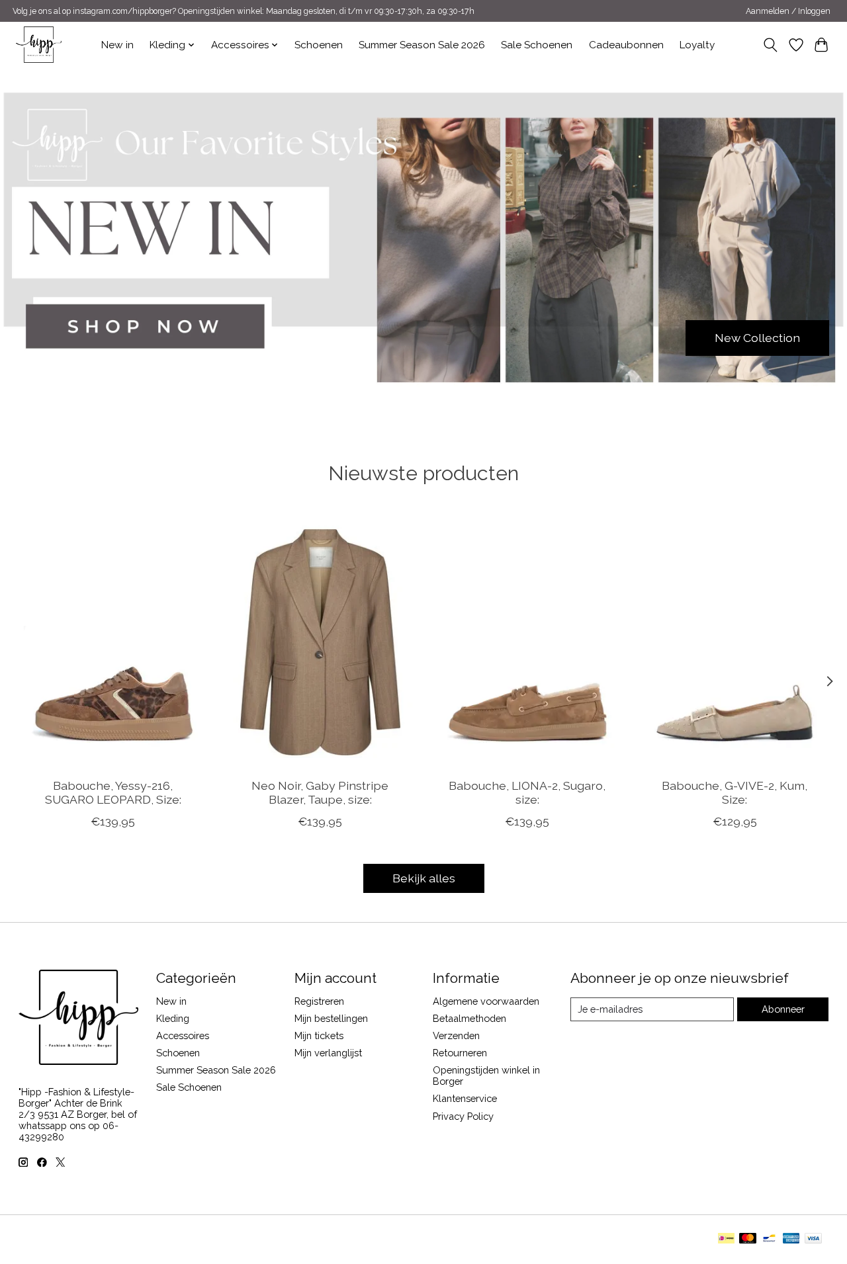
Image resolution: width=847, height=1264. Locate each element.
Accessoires (182, 1035)
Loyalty (697, 45)
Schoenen (318, 45)
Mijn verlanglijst (328, 1052)
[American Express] (791, 1239)
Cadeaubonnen (626, 45)
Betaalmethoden (469, 1018)
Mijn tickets (318, 1035)
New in (117, 45)
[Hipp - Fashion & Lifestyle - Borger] (39, 44)
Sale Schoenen (536, 45)
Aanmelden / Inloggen (788, 11)
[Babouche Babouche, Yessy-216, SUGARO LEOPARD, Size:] (113, 642)
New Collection (757, 338)
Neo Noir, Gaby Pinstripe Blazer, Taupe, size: (319, 792)
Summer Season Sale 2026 (422, 45)
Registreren (319, 1001)
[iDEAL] (726, 1239)
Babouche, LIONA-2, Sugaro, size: (527, 792)
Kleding (172, 1018)
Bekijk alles (423, 878)
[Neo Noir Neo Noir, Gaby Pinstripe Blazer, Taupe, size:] (320, 642)
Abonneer (783, 1009)
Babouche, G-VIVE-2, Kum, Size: (734, 792)
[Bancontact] (769, 1239)
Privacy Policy (463, 1116)
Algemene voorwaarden (486, 1001)
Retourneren (460, 1052)
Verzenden (456, 1035)
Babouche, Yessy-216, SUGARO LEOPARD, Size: (112, 792)
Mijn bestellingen (331, 1018)
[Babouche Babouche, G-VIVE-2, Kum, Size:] (734, 642)
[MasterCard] (747, 1239)
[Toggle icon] (770, 45)
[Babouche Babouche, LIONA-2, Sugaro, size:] (527, 642)
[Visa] (813, 1239)
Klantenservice (465, 1098)
